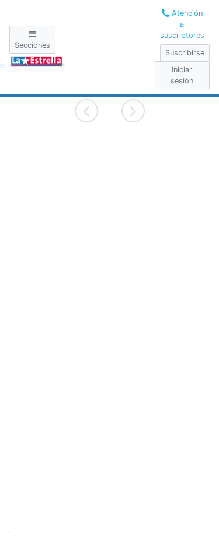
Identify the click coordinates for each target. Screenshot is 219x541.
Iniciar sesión (182, 75)
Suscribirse (184, 52)
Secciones (32, 45)
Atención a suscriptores (182, 24)
